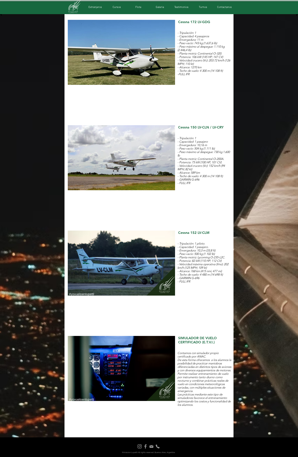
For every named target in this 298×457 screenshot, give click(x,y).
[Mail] (151, 446)
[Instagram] (139, 446)
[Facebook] (145, 446)
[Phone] (158, 446)
